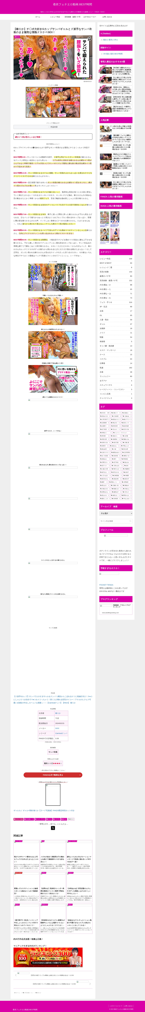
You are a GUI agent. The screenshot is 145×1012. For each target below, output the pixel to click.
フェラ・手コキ (41, 819)
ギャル (50, 819)
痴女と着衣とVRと (110, 40)
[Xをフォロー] (53, 828)
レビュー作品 (19, 819)
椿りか (58, 713)
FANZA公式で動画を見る (53, 775)
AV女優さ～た (29, 819)
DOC (57, 728)
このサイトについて (116, 1006)
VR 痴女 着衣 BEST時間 (113, 54)
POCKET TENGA (106, 585)
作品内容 (54, 127)
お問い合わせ (128, 1006)
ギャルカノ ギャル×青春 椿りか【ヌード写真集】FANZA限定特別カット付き (44, 811)
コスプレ (57, 819)
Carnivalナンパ (61, 733)
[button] (130, 521)
